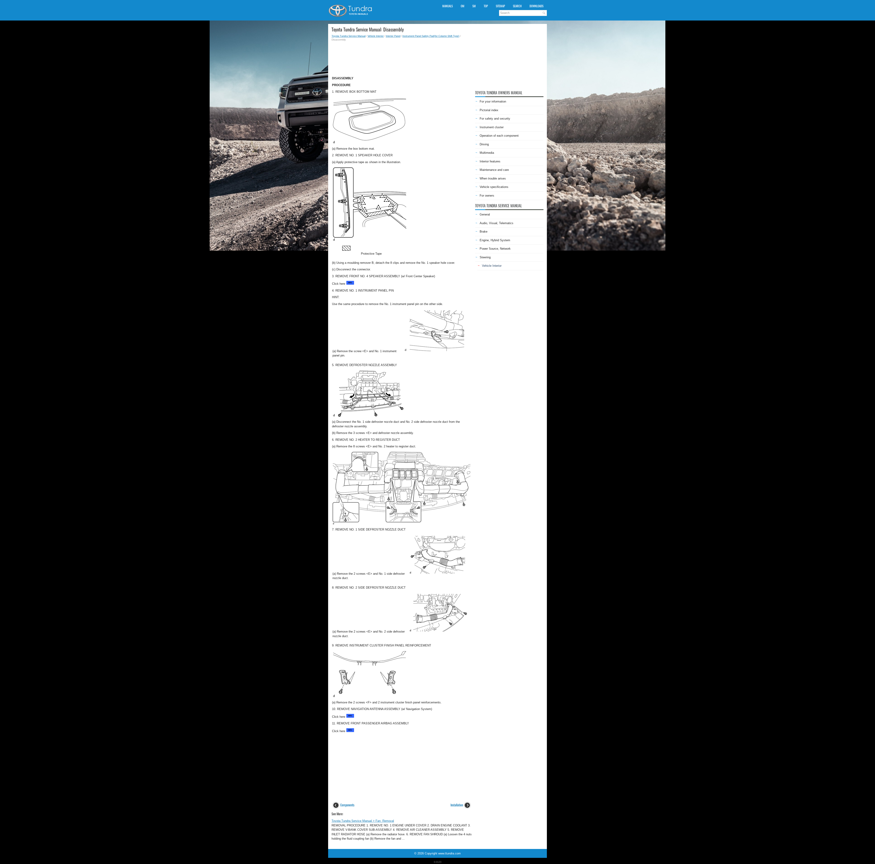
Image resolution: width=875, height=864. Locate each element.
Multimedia (487, 152)
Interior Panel (393, 36)
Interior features (490, 161)
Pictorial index (489, 110)
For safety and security (495, 118)
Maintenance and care (494, 170)
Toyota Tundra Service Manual (348, 36)
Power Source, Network (495, 248)
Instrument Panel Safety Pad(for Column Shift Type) (430, 36)
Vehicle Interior (376, 36)
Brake (483, 231)
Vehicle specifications (494, 187)
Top (486, 6)
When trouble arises (493, 178)
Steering (485, 257)
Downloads (536, 6)
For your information (493, 101)
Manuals (447, 6)
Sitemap (500, 6)
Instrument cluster (492, 127)
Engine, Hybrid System (495, 240)
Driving (484, 144)
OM (462, 6)
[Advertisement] (402, 57)
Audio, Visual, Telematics (496, 223)
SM (474, 6)
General (485, 214)
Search (517, 6)
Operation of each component (499, 135)
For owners (487, 195)
